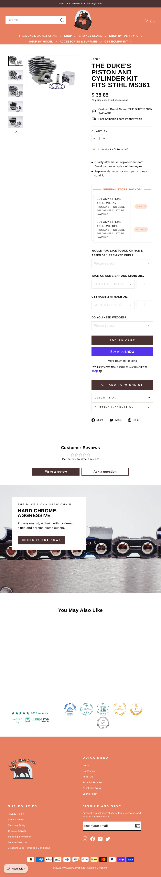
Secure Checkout (17, 842)
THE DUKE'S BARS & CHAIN (38, 35)
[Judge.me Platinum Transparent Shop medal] (86, 709)
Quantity (99, 131)
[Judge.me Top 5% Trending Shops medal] (103, 723)
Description (106, 398)
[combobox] (35, 20)
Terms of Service (17, 831)
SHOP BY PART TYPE (124, 35)
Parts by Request (92, 782)
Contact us (89, 771)
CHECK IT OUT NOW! (41, 540)
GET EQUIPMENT (116, 41)
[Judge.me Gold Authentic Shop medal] (119, 709)
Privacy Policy (16, 813)
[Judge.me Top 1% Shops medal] (136, 709)
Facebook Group (92, 788)
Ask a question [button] (105, 471)
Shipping (96, 100)
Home (94, 58)
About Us (88, 776)
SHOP (68, 35)
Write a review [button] (56, 471)
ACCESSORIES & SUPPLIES (79, 41)
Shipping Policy (17, 825)
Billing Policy (90, 793)
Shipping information (114, 407)
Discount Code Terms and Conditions (29, 848)
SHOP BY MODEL (41, 41)
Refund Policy (16, 819)
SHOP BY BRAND (91, 35)
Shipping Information (19, 836)
